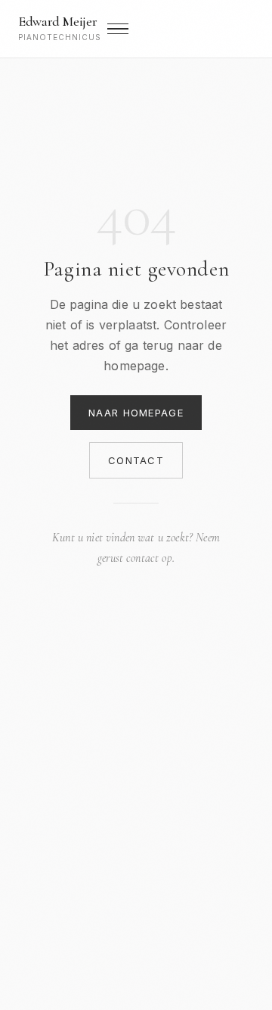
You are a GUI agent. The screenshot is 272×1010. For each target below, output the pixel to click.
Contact (136, 460)
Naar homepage (136, 413)
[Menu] (117, 28)
